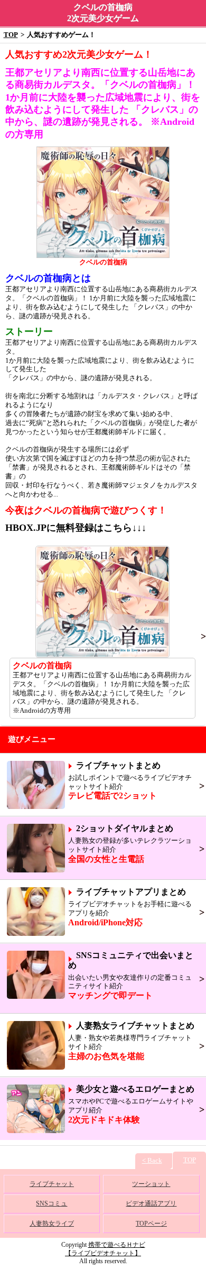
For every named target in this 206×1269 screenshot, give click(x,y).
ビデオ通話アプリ (151, 1203)
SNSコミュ (51, 1203)
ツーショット (151, 1184)
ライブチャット (52, 1184)
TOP (11, 35)
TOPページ (151, 1223)
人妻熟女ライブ (52, 1223)
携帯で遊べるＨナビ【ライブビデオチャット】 (105, 1249)
